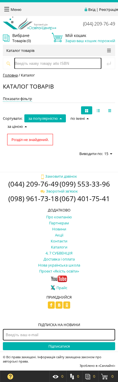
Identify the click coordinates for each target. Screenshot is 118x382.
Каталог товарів (20, 50)
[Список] (109, 110)
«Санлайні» (106, 365)
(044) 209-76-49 (99, 24)
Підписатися (59, 346)
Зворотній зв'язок (62, 191)
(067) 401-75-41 (85, 198)
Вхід (91, 9)
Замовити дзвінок (61, 176)
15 (106, 153)
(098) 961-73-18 (33, 198)
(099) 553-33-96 (85, 184)
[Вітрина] (86, 110)
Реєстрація (108, 9)
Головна (10, 75)
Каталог (28, 75)
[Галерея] (98, 110)
